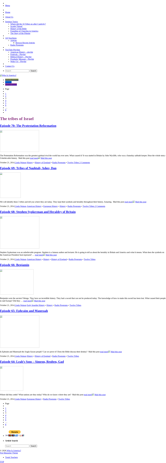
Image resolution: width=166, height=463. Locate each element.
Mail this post (46, 158)
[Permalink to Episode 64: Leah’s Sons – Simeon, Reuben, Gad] (11, 390)
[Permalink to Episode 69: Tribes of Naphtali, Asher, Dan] (10, 197)
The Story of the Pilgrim (20, 33)
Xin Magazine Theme (9, 453)
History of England (42, 162)
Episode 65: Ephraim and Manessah (24, 310)
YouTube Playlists (12, 50)
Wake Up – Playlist (18, 61)
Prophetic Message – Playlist (22, 59)
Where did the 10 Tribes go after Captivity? (28, 24)
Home (7, 12)
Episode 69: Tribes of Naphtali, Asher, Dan (28, 168)
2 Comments (84, 162)
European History (50, 206)
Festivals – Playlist (18, 54)
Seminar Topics (11, 22)
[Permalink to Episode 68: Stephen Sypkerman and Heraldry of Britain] (19, 248)
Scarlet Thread (16, 26)
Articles (13, 40)
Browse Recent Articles (25, 43)
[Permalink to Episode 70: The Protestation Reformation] (19, 151)
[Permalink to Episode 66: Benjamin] (17, 294)
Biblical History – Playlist (20, 57)
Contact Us (9, 66)
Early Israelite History (36, 305)
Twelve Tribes (11, 84)
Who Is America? (13, 450)
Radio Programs (17, 45)
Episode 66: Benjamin (14, 265)
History (30, 162)
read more (34, 158)
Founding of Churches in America (24, 31)
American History (34, 206)
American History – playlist (21, 52)
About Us (9, 17)
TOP (2, 462)
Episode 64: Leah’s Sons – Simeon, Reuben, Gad (32, 361)
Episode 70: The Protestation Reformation (28, 125)
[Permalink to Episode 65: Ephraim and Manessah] (19, 347)
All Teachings (11, 38)
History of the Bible (18, 29)
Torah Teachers (11, 457)
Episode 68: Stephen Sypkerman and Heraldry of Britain (38, 211)
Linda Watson (20, 162)
